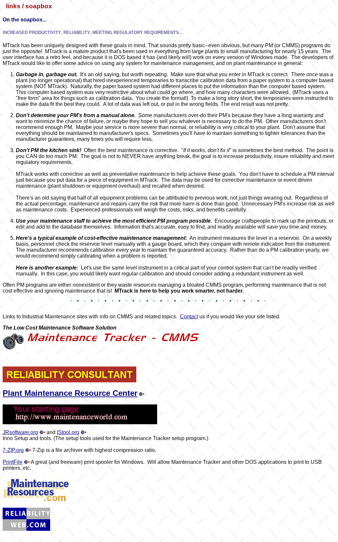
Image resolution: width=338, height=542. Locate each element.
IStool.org (68, 432)
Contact (189, 316)
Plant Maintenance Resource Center (70, 393)
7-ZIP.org (13, 450)
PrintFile (12, 462)
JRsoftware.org (20, 432)
